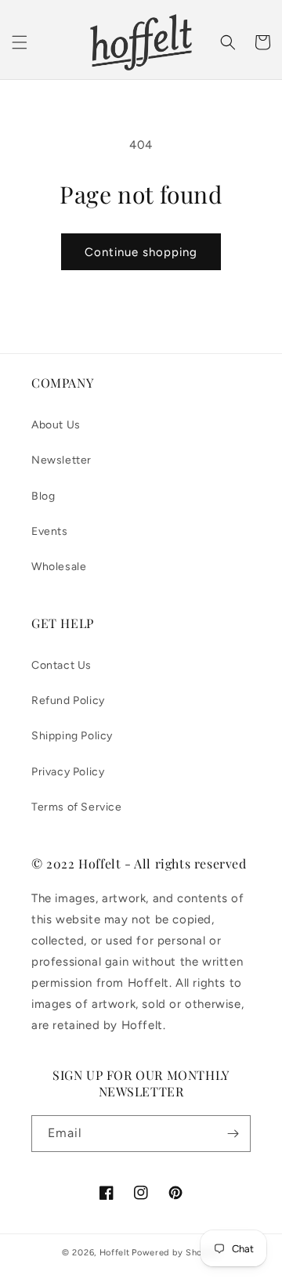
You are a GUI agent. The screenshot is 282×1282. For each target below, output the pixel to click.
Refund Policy (68, 700)
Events (49, 531)
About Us (56, 425)
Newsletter (61, 460)
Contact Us (61, 665)
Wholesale (58, 566)
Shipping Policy (72, 735)
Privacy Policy (67, 771)
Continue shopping (141, 252)
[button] (19, 42)
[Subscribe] (232, 1133)
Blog (43, 496)
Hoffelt (114, 1253)
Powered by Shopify (176, 1253)
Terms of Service (76, 807)
